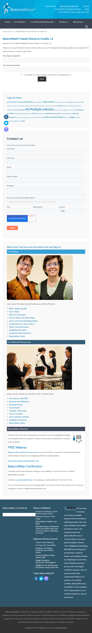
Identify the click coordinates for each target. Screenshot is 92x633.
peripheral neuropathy (53, 113)
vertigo (71, 117)
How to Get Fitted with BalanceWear (23, 321)
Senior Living (19, 117)
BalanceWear (48, 102)
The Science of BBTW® (18, 398)
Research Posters (16, 405)
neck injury (71, 110)
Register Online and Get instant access (23, 452)
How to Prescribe (15, 414)
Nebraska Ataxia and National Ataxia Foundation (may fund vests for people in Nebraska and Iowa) (47, 529)
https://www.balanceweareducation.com (23, 461)
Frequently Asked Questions (20, 333)
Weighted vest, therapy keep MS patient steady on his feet (47, 566)
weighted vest (17, 121)
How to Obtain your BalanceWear (22, 318)
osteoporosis (25, 113)
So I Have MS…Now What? (46, 545)
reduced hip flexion (66, 113)
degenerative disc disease (32, 106)
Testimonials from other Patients (22, 324)
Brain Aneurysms (59, 102)
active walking (22, 102)
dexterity (42, 106)
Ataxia (30, 102)
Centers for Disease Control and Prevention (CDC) (46, 512)
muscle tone (57, 110)
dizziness (47, 106)
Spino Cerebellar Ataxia (37, 117)
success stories (56, 117)
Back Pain (40, 102)
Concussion (14, 106)
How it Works (14, 312)
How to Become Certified (19, 417)
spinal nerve (27, 117)
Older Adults (18, 113)
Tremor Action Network (45, 542)
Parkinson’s (35, 113)
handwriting (71, 106)
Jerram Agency (62, 628)
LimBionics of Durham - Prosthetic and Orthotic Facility (45, 550)
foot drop (65, 106)
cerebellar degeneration (71, 102)
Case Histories (14, 408)
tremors (66, 117)
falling (60, 106)
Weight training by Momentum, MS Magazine (46, 561)
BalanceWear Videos (17, 336)
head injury (78, 106)
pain (30, 113)
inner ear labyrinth (19, 110)
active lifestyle (12, 102)
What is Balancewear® (18, 309)
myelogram (65, 110)
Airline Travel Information (19, 327)
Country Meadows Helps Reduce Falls (45, 556)
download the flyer (25, 480)
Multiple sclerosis (42, 109)
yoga (23, 121)
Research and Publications (19, 401)
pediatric (42, 113)
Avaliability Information (18, 330)
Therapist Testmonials (17, 411)
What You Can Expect (17, 315)
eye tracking (54, 106)
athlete (35, 102)
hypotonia (9, 110)
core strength (21, 106)
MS (27, 109)
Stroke (46, 117)
